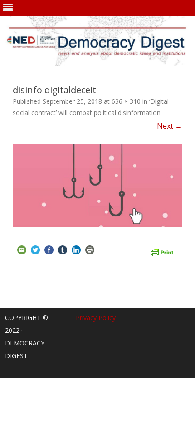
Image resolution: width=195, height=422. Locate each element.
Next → (169, 126)
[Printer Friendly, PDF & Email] (162, 251)
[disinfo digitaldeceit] (97, 185)
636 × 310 (126, 101)
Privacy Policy (96, 317)
